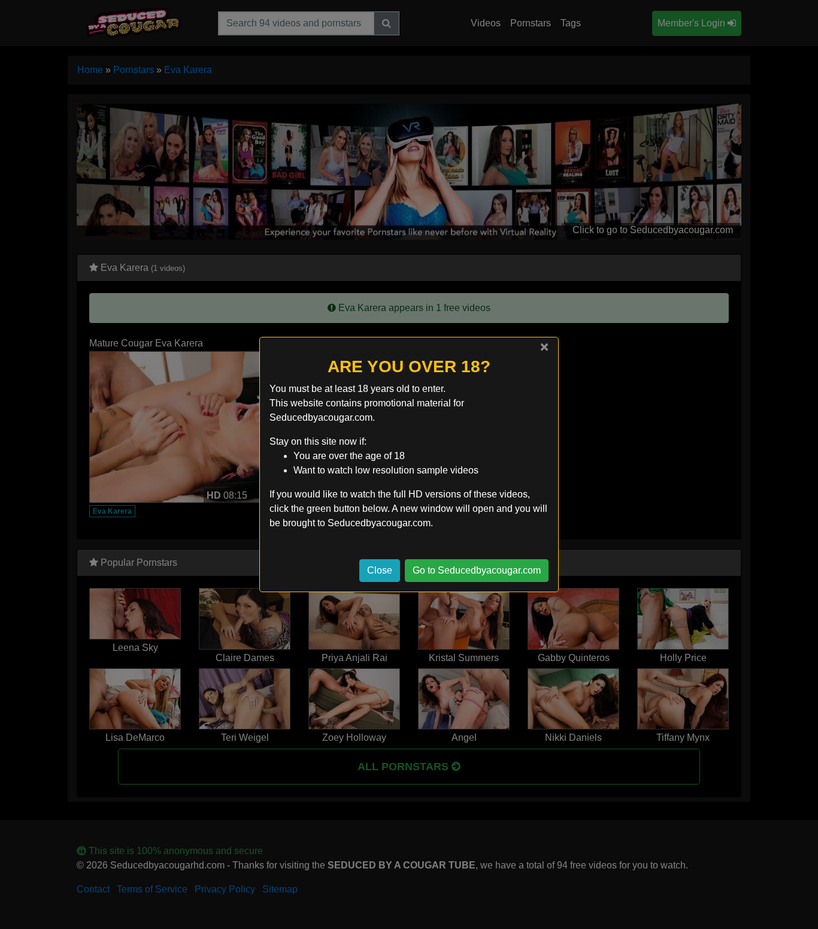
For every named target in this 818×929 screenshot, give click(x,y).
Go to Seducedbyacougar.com (477, 570)
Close (379, 570)
